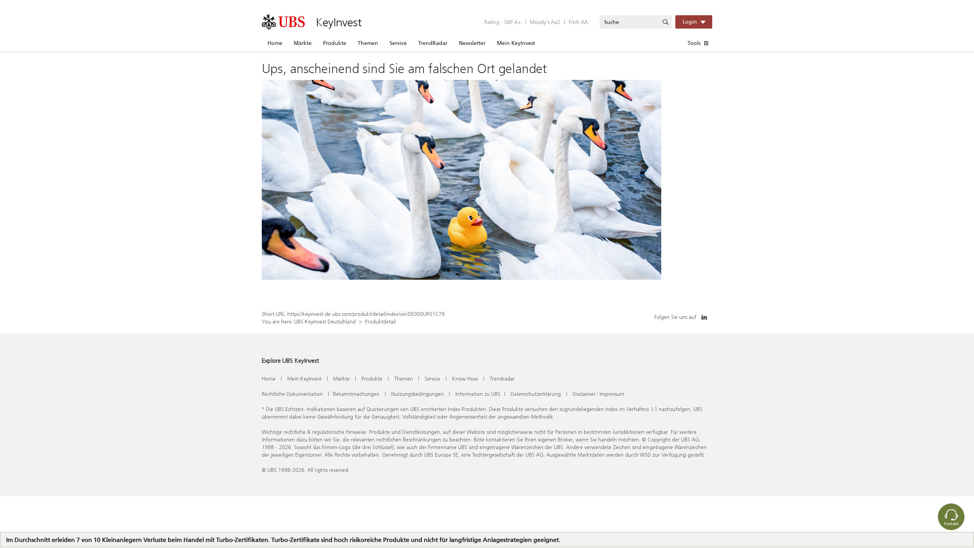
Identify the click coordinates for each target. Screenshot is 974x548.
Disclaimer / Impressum (598, 393)
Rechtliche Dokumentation (292, 393)
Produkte (334, 43)
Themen (368, 43)
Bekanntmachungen (356, 393)
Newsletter (472, 43)
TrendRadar (432, 43)
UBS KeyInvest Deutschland (325, 321)
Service (398, 43)
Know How (465, 378)
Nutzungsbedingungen (417, 393)
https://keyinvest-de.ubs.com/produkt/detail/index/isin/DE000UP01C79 (366, 313)
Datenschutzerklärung (536, 393)
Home (274, 43)
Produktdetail (380, 321)
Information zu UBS (477, 393)
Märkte (303, 43)
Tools (694, 43)
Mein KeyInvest (516, 43)
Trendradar (502, 378)
